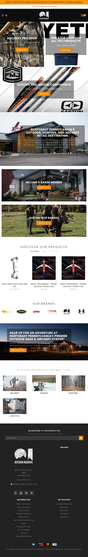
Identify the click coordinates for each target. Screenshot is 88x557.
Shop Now (66, 50)
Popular (54, 251)
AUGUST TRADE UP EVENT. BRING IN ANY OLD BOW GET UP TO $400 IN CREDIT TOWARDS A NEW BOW (44, 2)
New (44, 251)
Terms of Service (23, 507)
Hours (23, 523)
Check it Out (44, 223)
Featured (34, 251)
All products (64, 517)
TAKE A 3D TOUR (18, 350)
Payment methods (23, 514)
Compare (64, 514)
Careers (24, 533)
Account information (64, 504)
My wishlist (64, 510)
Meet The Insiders (24, 504)
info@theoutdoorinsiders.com (25, 484)
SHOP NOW (44, 94)
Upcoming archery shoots (24, 520)
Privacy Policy (23, 510)
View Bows (22, 50)
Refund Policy (23, 517)
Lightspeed (59, 549)
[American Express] (33, 544)
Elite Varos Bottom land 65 (15, 285)
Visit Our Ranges (23, 530)
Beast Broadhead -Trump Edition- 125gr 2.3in (73, 285)
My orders (64, 507)
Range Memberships (24, 536)
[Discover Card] (40, 544)
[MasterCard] (47, 544)
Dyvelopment (76, 549)
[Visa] (54, 544)
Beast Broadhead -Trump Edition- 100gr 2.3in (44, 285)
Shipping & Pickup (24, 526)
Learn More (44, 187)
